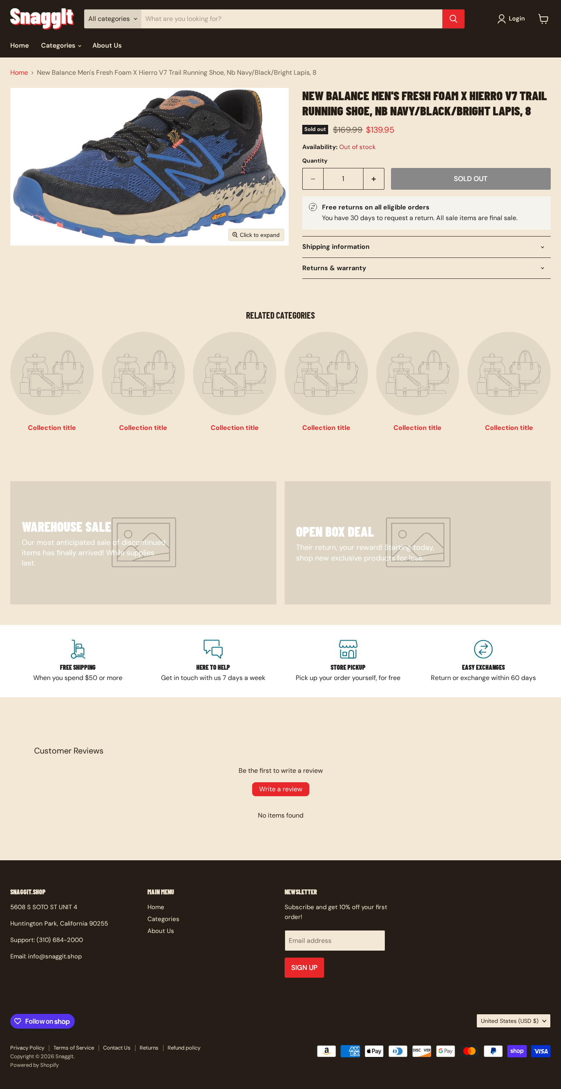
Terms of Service (73, 1047)
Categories (59, 45)
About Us (107, 45)
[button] (512, 19)
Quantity (314, 160)
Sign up (304, 967)
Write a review (280, 789)
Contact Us (117, 1047)
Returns (149, 1047)
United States (509, 1021)
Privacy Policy (27, 1047)
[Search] (453, 18)
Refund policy (184, 1047)
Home (19, 45)
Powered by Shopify (34, 1064)
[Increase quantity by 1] (373, 179)
